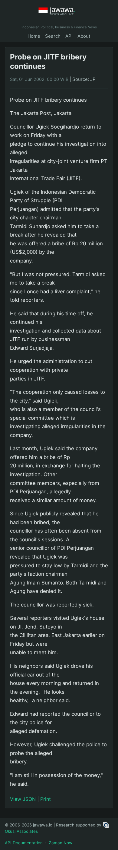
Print (45, 799)
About (83, 36)
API (69, 36)
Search (53, 36)
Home (34, 36)
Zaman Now (60, 842)
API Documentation (24, 842)
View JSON (23, 799)
